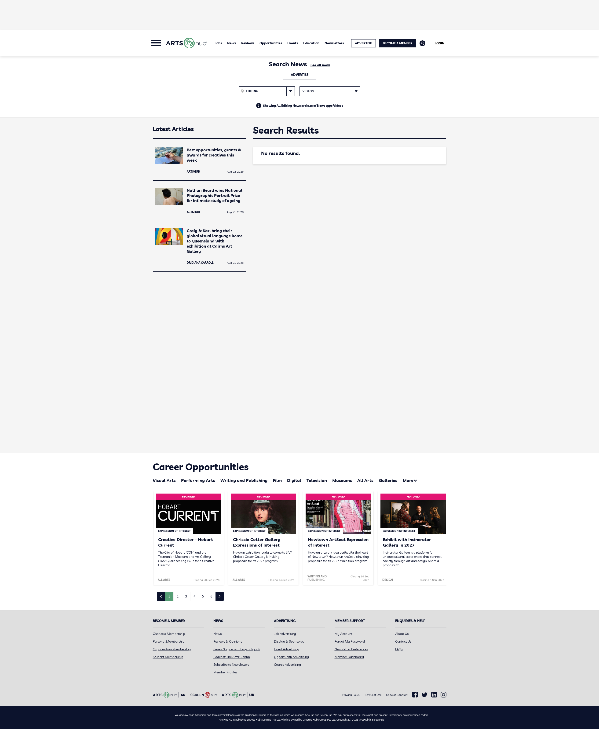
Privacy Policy (351, 695)
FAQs (399, 649)
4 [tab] (194, 596)
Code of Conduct (396, 695)
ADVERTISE (363, 43)
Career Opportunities (200, 467)
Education (311, 43)
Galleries (388, 480)
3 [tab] (186, 596)
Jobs (218, 43)
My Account (343, 634)
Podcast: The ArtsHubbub (231, 657)
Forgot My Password (350, 641)
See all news (320, 65)
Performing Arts (198, 480)
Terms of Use (373, 695)
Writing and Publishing (243, 480)
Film (277, 480)
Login (439, 43)
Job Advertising (285, 634)
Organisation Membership (172, 649)
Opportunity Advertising (291, 657)
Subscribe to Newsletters (231, 664)
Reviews (247, 43)
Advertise (299, 75)
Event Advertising (286, 649)
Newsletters (334, 43)
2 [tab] (178, 596)
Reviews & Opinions (227, 641)
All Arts (365, 480)
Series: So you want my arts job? (236, 649)
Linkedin (434, 695)
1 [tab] (169, 596)
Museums (342, 480)
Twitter (424, 694)
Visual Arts (164, 480)
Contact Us (403, 641)
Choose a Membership (169, 634)
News (231, 43)
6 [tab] (211, 596)
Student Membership (168, 657)
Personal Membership (168, 641)
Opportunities (270, 43)
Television (317, 480)
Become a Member (398, 43)
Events (292, 43)
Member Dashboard (349, 657)
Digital (294, 480)
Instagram (443, 695)
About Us (402, 634)
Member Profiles (225, 672)
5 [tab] (203, 596)
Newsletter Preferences (351, 649)
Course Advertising (287, 664)
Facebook (415, 695)
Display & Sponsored (289, 641)
